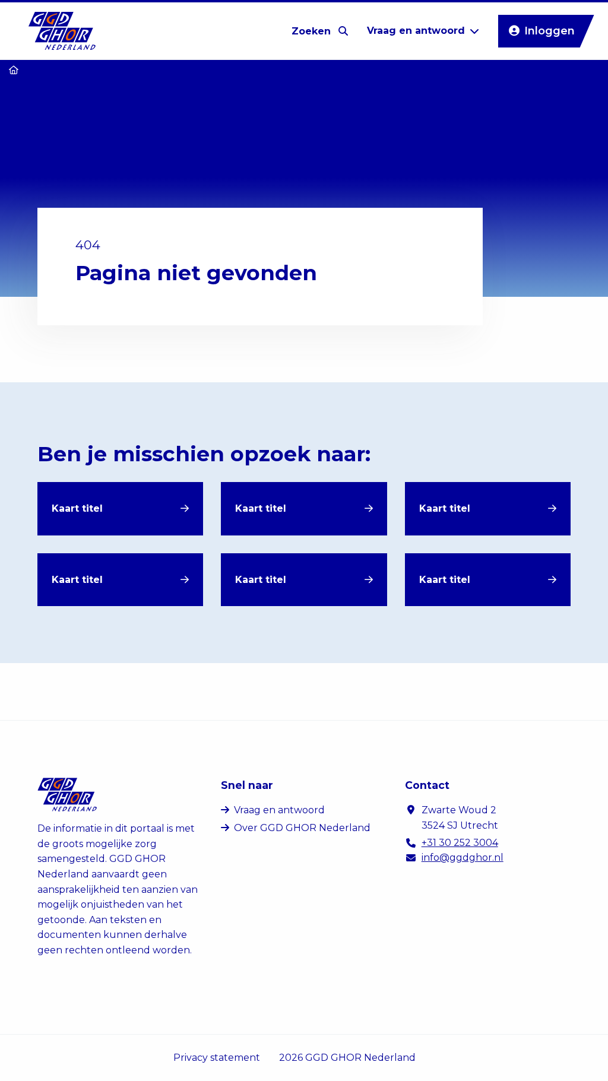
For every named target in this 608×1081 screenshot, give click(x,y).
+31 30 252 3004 (460, 842)
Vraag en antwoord (279, 810)
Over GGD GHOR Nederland (302, 827)
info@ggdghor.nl (463, 857)
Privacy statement (216, 1057)
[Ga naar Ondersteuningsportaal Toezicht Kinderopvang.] (13, 70)
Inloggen (549, 30)
